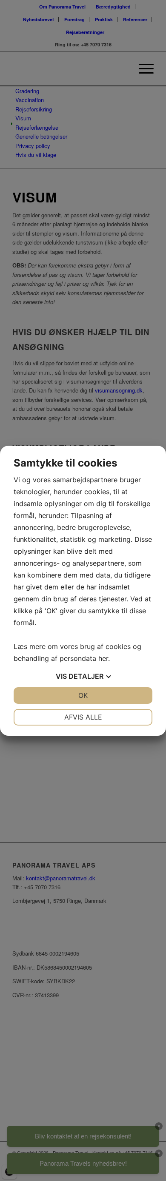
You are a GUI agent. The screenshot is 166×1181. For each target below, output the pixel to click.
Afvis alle (83, 717)
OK (83, 695)
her (103, 658)
